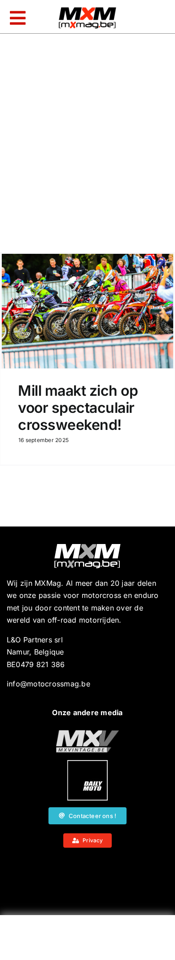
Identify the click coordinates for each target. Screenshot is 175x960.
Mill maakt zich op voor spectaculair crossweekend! (78, 408)
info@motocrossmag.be (48, 683)
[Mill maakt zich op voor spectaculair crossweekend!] (87, 311)
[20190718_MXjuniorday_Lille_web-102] (87, 763)
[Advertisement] (87, 940)
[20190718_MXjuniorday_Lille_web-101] (87, 733)
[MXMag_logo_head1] (87, 9)
